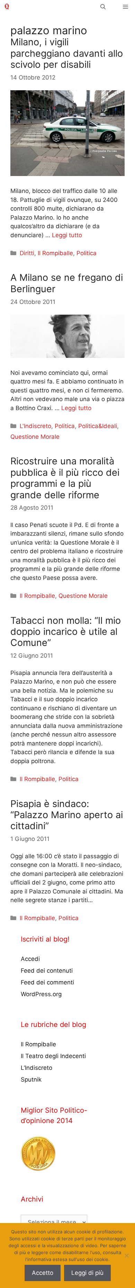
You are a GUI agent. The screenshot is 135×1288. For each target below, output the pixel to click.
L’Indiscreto (36, 1067)
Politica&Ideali (97, 426)
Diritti (27, 253)
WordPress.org (41, 994)
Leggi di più (87, 1272)
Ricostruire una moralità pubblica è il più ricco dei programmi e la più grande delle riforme (64, 477)
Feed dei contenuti (47, 970)
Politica (86, 253)
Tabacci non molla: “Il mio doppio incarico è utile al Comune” (65, 632)
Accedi (30, 958)
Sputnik (31, 1079)
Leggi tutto (67, 235)
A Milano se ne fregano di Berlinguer (66, 283)
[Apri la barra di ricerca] (103, 6)
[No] (126, 1255)
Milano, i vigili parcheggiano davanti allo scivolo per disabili (66, 53)
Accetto (42, 1272)
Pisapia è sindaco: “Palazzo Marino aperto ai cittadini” (66, 815)
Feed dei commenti (47, 982)
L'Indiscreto (35, 426)
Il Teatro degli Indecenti (53, 1056)
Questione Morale (35, 436)
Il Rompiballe (55, 253)
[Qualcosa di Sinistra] (6, 6)
